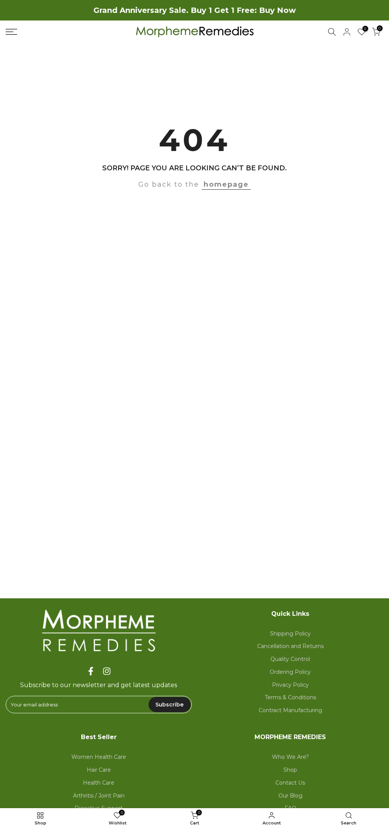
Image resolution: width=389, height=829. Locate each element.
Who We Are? (290, 756)
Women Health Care (98, 756)
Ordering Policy (290, 672)
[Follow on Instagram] (107, 671)
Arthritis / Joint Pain (99, 795)
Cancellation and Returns (290, 646)
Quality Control (290, 659)
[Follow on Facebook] (91, 671)
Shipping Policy (290, 633)
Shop (290, 769)
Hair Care (99, 769)
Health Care (98, 782)
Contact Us (290, 782)
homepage (226, 184)
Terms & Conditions (290, 697)
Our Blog (290, 795)
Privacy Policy (290, 684)
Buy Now (277, 10)
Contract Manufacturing (290, 710)
